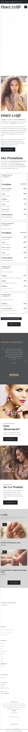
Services (2, 646)
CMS (7, 729)
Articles (2, 658)
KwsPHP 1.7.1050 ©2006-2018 (14, 729)
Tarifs (2, 648)
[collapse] (25, 7)
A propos (2, 653)
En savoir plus (8, 149)
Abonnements (4, 651)
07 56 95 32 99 (14, 712)
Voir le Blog (14, 582)
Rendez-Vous (14, 46)
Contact (2, 661)
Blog (2, 656)
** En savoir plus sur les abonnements (11, 318)
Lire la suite (4, 605)
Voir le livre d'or (14, 375)
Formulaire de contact (14, 716)
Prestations (14, 50)
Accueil (2, 643)
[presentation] (3, 40)
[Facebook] (4, 678)
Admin (2, 666)
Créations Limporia (14, 724)
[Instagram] (2, 678)
